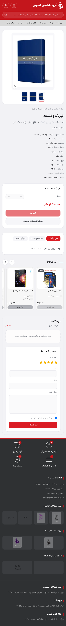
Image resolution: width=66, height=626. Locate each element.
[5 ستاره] (41, 362)
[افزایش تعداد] (21, 196)
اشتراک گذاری (17, 122)
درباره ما (20, 23)
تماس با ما (10, 23)
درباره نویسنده (37, 238)
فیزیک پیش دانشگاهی (55, 291)
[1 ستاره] (55, 362)
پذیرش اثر (42, 23)
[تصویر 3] (24, 96)
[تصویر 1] (41, 96)
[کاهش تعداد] (9, 196)
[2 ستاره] (52, 362)
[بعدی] (5, 262)
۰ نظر (30, 122)
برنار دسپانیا (52, 139)
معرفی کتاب (53, 238)
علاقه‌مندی (56, 128)
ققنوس (50, 173)
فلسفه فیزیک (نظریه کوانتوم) (23, 291)
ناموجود (33, 213)
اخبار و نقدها (31, 23)
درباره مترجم (20, 238)
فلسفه (36, 134)
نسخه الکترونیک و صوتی (33, 221)
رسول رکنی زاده (51, 143)
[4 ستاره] (44, 362)
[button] (33, 61)
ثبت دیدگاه (33, 425)
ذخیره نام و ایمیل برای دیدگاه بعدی (42, 418)
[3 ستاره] (48, 362)
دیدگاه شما (53, 392)
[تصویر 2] (33, 96)
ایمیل (55, 380)
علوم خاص (48, 109)
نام (56, 367)
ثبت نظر (9, 325)
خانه (62, 109)
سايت (56, 109)
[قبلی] (12, 262)
